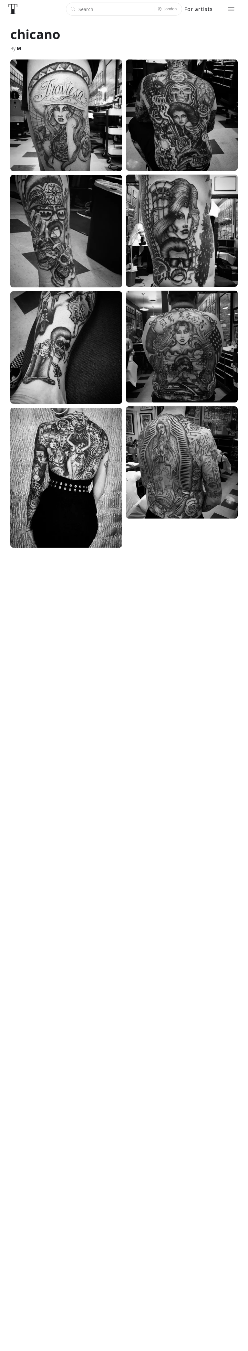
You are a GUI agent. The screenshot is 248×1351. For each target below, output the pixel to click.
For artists (198, 9)
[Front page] (13, 9)
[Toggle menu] (231, 9)
